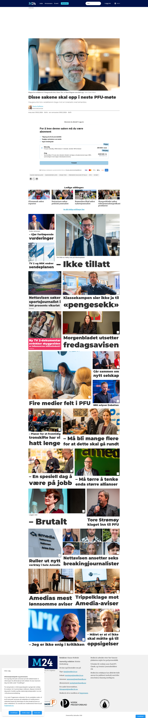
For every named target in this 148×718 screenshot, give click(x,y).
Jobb (41, 3)
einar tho (63, 175)
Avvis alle (37, 712)
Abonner (65, 3)
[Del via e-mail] (36, 178)
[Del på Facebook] (30, 178)
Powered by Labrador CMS (74, 715)
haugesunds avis (51, 175)
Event (56, 3)
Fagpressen (83, 693)
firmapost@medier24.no (68, 689)
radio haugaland (36, 175)
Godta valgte (26, 712)
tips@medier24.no (70, 672)
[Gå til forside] (32, 3)
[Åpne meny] (117, 3)
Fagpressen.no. (9, 705)
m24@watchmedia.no (78, 683)
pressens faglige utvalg (78, 175)
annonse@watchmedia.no (76, 679)
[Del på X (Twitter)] (33, 178)
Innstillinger (140, 716)
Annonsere (48, 3)
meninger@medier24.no (74, 675)
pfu (90, 175)
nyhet (96, 175)
